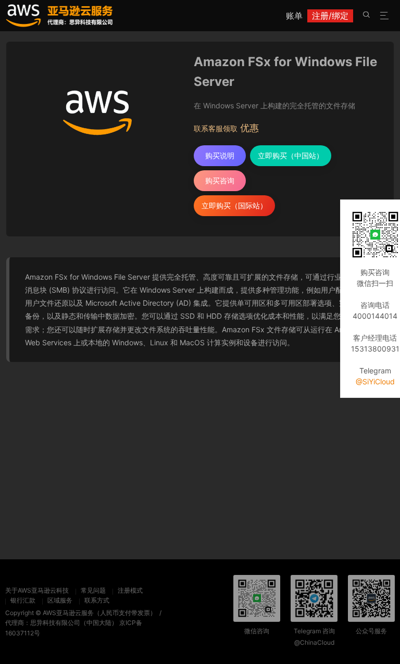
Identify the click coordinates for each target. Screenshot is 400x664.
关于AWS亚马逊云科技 (37, 590)
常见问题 (93, 590)
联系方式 (96, 600)
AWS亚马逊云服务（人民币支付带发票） (99, 613)
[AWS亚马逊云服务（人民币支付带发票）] (59, 15)
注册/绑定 (330, 15)
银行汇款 (22, 600)
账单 (294, 15)
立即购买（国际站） (234, 205)
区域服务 (59, 600)
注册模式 (130, 590)
